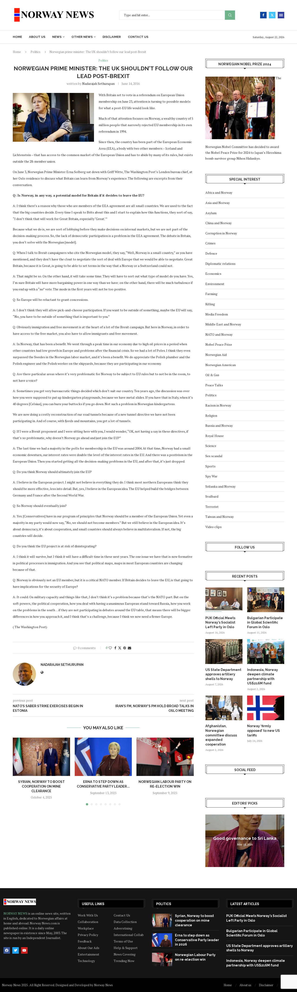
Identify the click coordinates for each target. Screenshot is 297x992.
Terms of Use (123, 941)
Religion (211, 415)
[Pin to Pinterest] (124, 648)
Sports (210, 466)
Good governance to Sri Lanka (244, 838)
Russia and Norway (219, 425)
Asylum (210, 213)
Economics (213, 273)
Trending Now (124, 960)
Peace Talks (214, 385)
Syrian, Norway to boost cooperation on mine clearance (41, 786)
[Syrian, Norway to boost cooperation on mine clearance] (41, 757)
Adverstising (123, 928)
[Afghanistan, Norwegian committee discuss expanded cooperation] (223, 708)
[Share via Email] (129, 648)
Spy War (211, 476)
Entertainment (88, 954)
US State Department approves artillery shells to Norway (223, 674)
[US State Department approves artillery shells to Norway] (223, 651)
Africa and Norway (218, 192)
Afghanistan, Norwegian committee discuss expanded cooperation (221, 735)
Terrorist (212, 506)
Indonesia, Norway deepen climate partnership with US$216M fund (262, 676)
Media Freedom (216, 314)
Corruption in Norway (221, 233)
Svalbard (211, 496)
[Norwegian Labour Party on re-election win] (165, 757)
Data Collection (125, 921)
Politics (35, 52)
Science (210, 445)
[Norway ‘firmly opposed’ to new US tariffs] (265, 708)
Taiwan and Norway (219, 516)
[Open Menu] (281, 15)
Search (230, 15)
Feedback (85, 941)
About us (37, 37)
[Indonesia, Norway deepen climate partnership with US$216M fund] (265, 651)
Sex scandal (214, 456)
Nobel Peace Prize (218, 344)
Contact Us (122, 915)
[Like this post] (110, 648)
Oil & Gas (212, 375)
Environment (214, 284)
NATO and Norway (218, 334)
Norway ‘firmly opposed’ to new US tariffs (263, 730)
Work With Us (88, 915)
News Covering (125, 954)
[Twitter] (272, 15)
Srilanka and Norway (220, 486)
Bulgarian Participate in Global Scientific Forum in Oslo (265, 622)
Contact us (138, 37)
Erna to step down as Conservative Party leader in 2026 (197, 939)
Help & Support (126, 947)
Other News (82, 37)
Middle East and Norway (223, 324)
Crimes (210, 243)
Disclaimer (112, 37)
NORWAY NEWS (15, 913)
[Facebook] (263, 15)
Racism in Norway (218, 405)
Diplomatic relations (220, 263)
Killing (210, 304)
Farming (211, 294)
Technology (86, 960)
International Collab (129, 934)
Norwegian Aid (216, 354)
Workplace (86, 928)
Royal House (214, 436)
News (56, 37)
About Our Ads (88, 947)
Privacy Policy (88, 934)
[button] (19, 771)
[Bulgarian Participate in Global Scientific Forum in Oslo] (265, 599)
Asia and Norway (217, 202)
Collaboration (88, 921)
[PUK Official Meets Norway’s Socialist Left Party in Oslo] (223, 599)
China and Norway (218, 223)
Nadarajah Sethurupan (98, 83)
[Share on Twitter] (119, 648)
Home (17, 37)
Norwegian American (220, 365)
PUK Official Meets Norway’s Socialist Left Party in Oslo (220, 622)
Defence (211, 253)
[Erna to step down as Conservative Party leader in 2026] (103, 757)
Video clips (213, 527)
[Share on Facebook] (115, 648)
